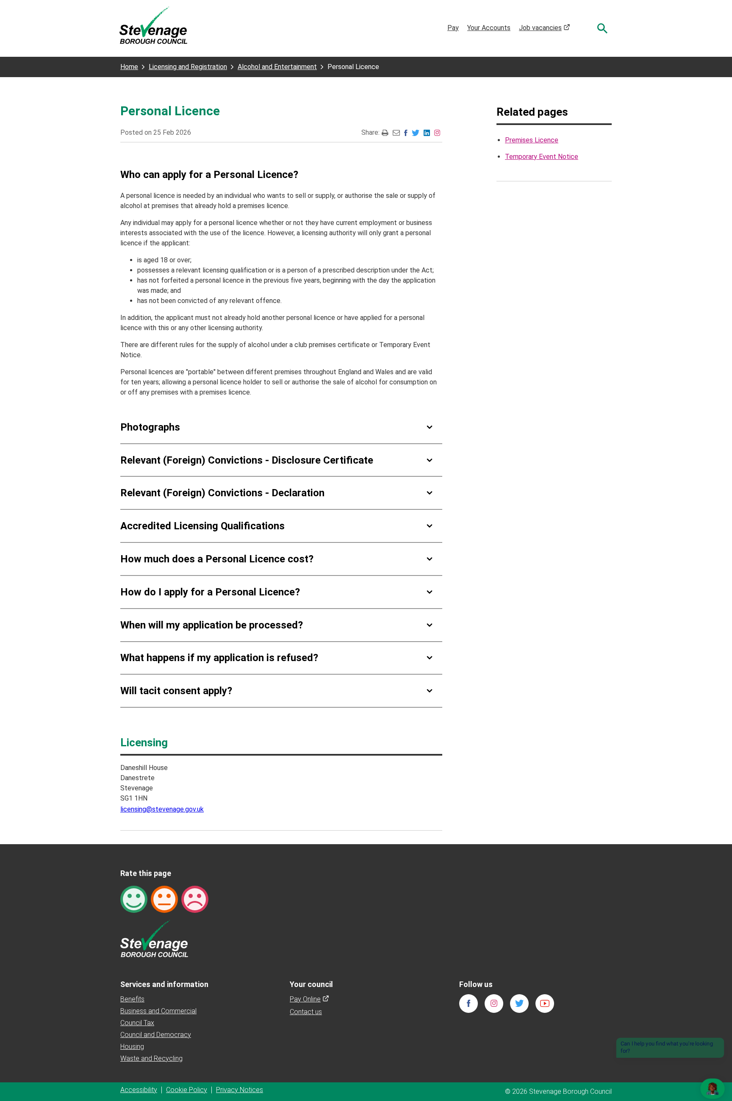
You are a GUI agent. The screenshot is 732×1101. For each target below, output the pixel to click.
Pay (453, 28)
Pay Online (309, 999)
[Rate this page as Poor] (194, 899)
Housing (132, 1047)
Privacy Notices (239, 1090)
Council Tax (137, 1023)
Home (129, 67)
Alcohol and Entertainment (277, 67)
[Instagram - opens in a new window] (437, 132)
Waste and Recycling (151, 1058)
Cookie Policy (186, 1090)
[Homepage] (153, 25)
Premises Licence (531, 140)
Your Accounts (488, 28)
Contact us (306, 1012)
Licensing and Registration (188, 67)
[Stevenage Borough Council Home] (154, 938)
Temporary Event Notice (541, 157)
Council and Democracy (155, 1035)
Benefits (132, 999)
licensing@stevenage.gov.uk (162, 809)
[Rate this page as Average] (164, 899)
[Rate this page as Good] (133, 899)
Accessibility (138, 1090)
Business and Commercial (158, 1011)
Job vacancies (544, 28)
